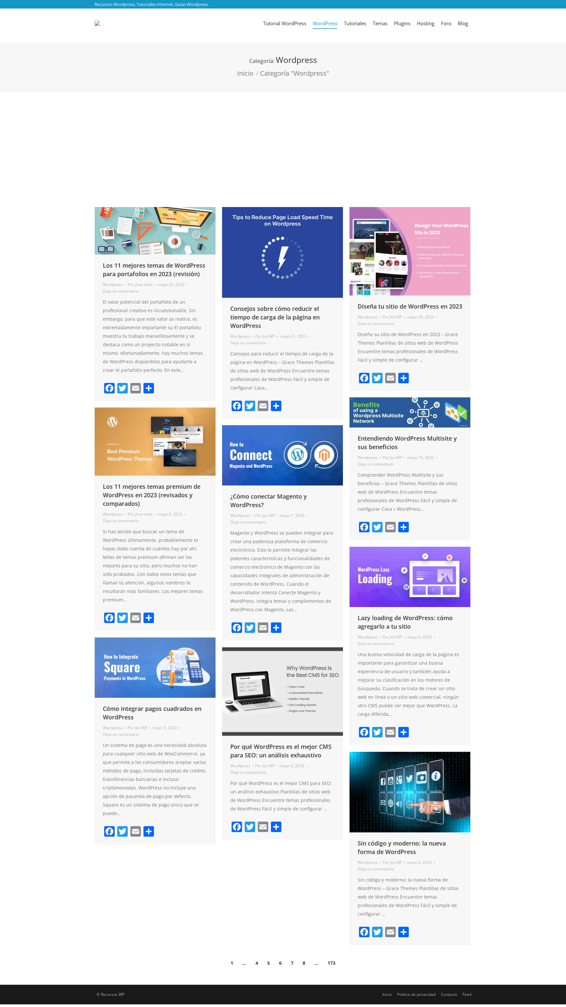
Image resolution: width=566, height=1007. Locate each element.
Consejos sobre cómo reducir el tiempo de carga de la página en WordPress (275, 317)
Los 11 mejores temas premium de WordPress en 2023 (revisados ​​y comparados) (151, 495)
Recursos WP (112, 994)
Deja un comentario (121, 291)
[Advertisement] (283, 141)
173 (331, 963)
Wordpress (113, 284)
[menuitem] (285, 23)
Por (140, 284)
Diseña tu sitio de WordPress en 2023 (410, 306)
